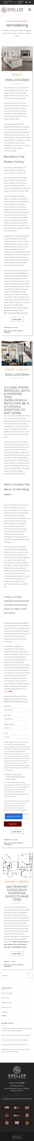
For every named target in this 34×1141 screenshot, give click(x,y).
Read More (17, 319)
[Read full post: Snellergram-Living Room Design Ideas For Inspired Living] (17, 353)
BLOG (16, 2)
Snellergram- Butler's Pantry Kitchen (15, 1045)
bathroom (6, 1007)
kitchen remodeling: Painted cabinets (15, 1040)
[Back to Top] (17, 1137)
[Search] (30, 975)
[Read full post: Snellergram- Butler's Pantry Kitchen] (17, 58)
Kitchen (5, 998)
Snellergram (17, 80)
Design (5, 1012)
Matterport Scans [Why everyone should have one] (17, 893)
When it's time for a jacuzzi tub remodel (16, 1035)
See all (4, 1015)
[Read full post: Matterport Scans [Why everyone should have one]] (17, 865)
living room (23, 369)
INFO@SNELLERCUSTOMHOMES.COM (17, 1099)
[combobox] (14, 975)
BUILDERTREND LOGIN (8, 2)
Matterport (10, 881)
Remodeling (17, 74)
